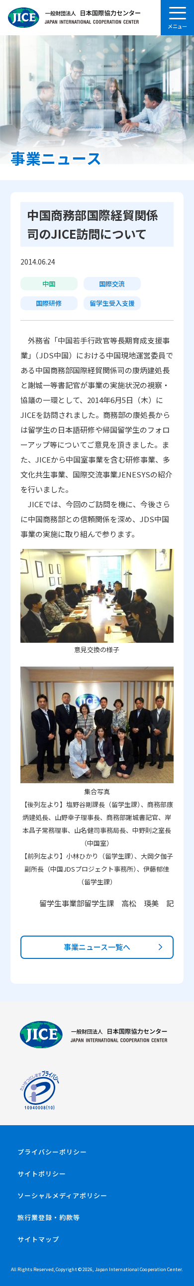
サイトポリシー (41, 1173)
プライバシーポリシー (52, 1151)
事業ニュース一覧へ (97, 947)
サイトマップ (38, 1239)
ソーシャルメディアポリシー (62, 1195)
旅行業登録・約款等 (48, 1217)
